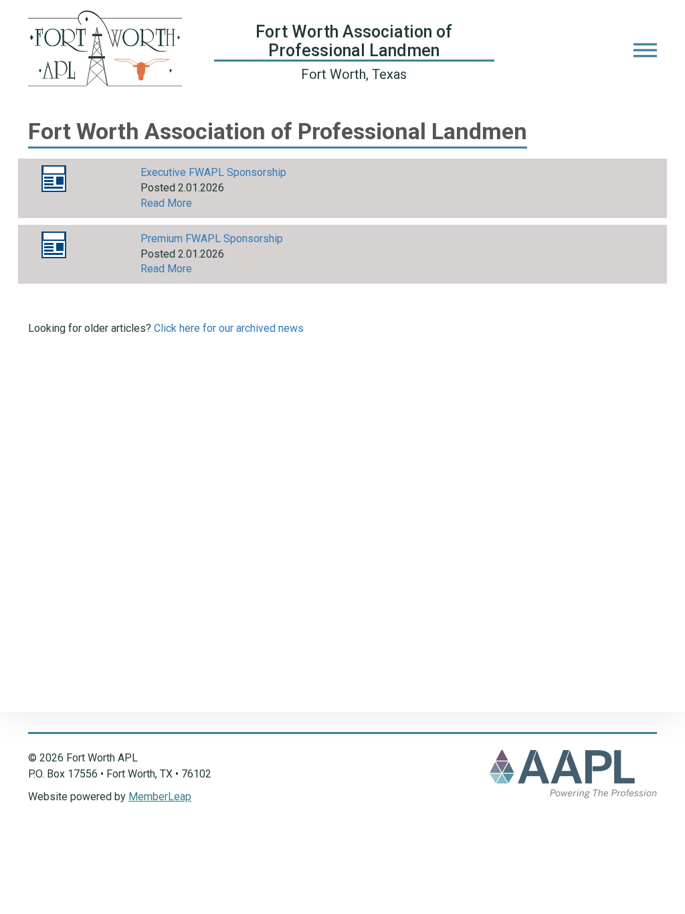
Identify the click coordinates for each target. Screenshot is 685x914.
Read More (166, 203)
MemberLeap (159, 796)
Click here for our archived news (229, 328)
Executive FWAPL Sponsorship (213, 172)
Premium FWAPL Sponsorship (211, 238)
